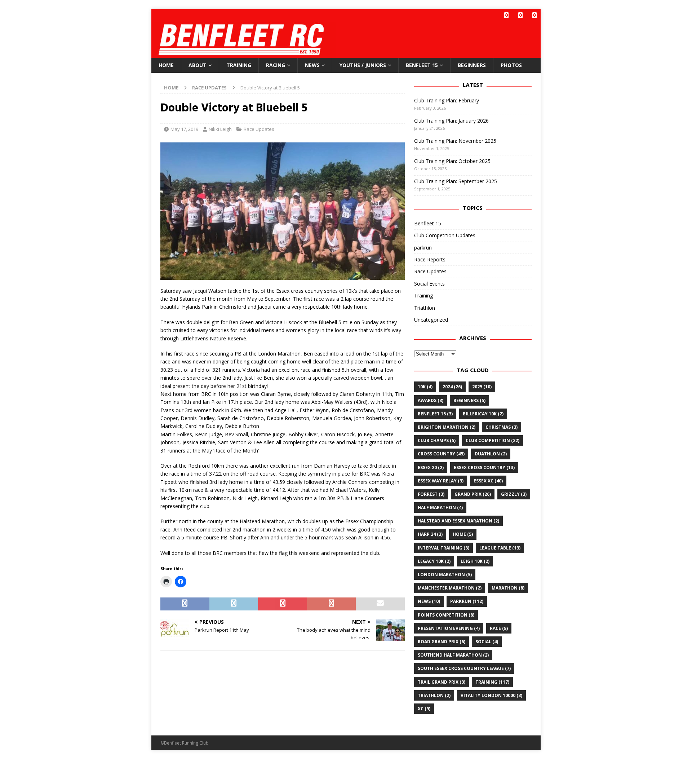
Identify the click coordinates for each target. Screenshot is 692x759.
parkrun (423, 247)
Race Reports (429, 259)
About (197, 65)
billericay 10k (483, 414)
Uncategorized (431, 319)
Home (166, 65)
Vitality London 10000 (491, 695)
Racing (275, 65)
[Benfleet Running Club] (243, 53)
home (463, 534)
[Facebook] (506, 15)
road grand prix (441, 642)
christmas (501, 427)
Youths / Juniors (363, 65)
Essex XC (488, 481)
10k (425, 387)
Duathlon (491, 454)
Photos (511, 65)
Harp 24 (430, 534)
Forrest (431, 494)
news (429, 601)
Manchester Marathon (450, 588)
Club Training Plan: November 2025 (455, 140)
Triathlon (424, 307)
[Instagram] (534, 15)
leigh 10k (475, 561)
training (492, 682)
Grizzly (514, 494)
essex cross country (484, 467)
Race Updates (259, 129)
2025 (482, 387)
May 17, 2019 (184, 129)
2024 (452, 387)
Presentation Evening (449, 628)
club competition (492, 440)
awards (430, 400)
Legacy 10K (434, 561)
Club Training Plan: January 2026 (451, 120)
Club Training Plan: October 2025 (452, 161)
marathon (508, 588)
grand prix (472, 494)
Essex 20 (431, 467)
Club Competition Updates (444, 235)
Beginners (472, 65)
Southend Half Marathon (453, 655)
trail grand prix (441, 682)
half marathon (440, 507)
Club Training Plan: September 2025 (455, 181)
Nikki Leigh (220, 129)
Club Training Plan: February (446, 100)
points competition (446, 615)
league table (499, 548)
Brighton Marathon (446, 427)
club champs (437, 440)
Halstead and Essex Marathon (458, 521)
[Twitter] (520, 15)
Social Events (429, 283)
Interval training (443, 548)
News (312, 65)
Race (499, 628)
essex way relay (440, 481)
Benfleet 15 (422, 65)
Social (486, 642)
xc (424, 709)
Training (238, 65)
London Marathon (445, 575)
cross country (441, 454)
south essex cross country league (464, 668)
